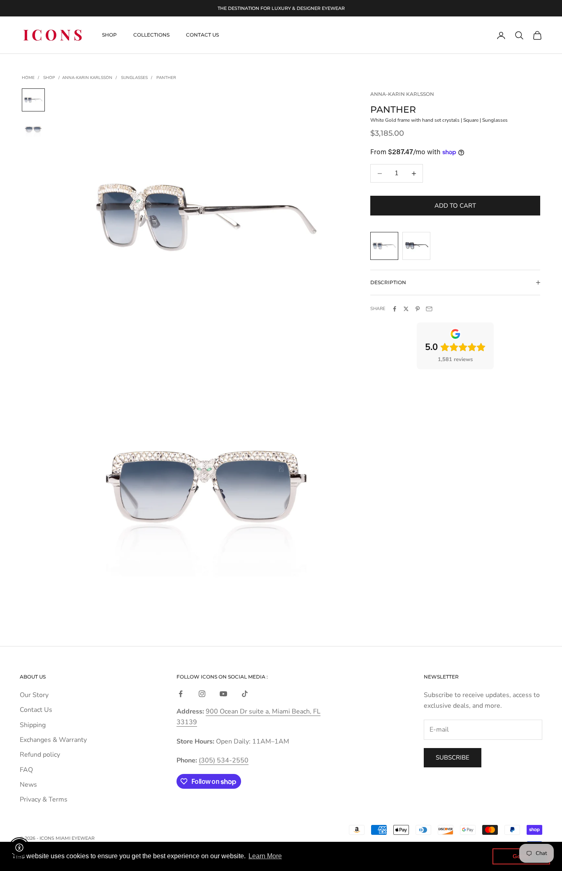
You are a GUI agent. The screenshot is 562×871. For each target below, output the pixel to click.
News (28, 784)
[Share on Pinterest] (417, 309)
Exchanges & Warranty (53, 739)
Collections (151, 35)
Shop (109, 35)
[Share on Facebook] (394, 309)
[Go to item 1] (33, 99)
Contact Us (202, 35)
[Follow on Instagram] (202, 694)
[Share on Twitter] (406, 309)
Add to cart (455, 206)
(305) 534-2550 (223, 760)
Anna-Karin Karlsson (87, 78)
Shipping (33, 725)
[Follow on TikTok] (245, 694)
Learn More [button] (265, 855)
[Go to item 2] (33, 129)
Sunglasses (134, 78)
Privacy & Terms (43, 799)
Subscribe (452, 757)
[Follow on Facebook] (180, 694)
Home (28, 78)
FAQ (26, 769)
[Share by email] (429, 309)
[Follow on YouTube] (223, 694)
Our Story (34, 695)
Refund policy (40, 754)
